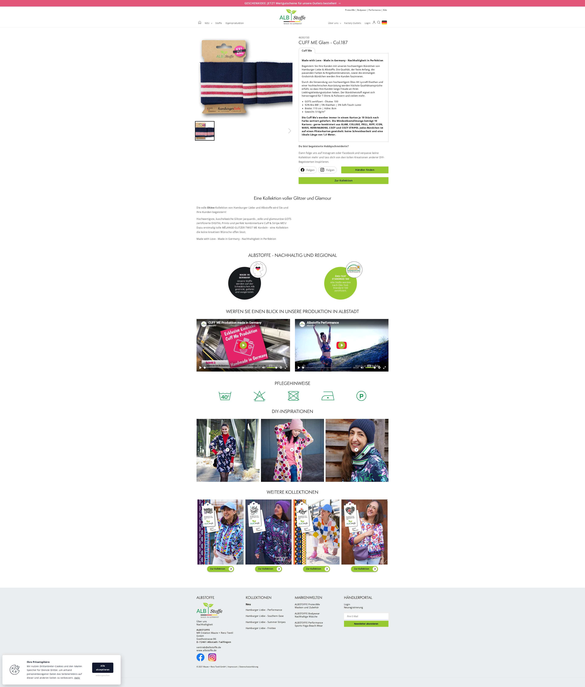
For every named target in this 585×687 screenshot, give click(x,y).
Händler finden (364, 170)
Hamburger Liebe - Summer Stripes (266, 621)
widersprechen (103, 675)
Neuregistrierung (353, 607)
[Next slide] (289, 131)
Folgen (310, 170)
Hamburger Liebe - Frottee (261, 628)
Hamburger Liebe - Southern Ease (265, 615)
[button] (204, 131)
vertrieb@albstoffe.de (209, 647)
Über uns (202, 621)
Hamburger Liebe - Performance (264, 609)
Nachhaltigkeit (205, 624)
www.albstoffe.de (206, 650)
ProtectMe (350, 10)
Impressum (232, 666)
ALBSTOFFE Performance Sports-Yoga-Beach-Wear (309, 624)
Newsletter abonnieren (366, 623)
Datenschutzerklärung (248, 666)
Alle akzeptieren (103, 667)
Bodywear (362, 10)
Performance (375, 10)
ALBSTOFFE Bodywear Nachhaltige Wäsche (307, 615)
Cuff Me (307, 50)
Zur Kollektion (344, 180)
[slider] (228, 367)
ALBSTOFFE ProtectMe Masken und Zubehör (307, 606)
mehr (77, 677)
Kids (385, 10)
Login (347, 604)
